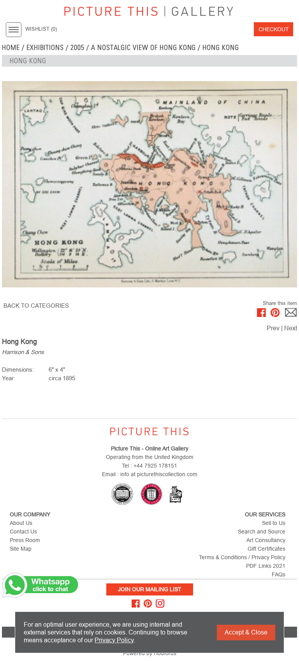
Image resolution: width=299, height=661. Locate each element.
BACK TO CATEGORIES (36, 305)
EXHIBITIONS (45, 47)
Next (290, 328)
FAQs (278, 574)
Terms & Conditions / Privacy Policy (242, 557)
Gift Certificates (266, 549)
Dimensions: (18, 369)
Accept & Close (246, 632)
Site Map (21, 549)
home (11, 47)
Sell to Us (273, 523)
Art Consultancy (265, 540)
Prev (273, 328)
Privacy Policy (114, 640)
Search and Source (261, 531)
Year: (8, 378)
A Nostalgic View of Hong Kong (143, 47)
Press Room (25, 540)
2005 (77, 47)
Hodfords (165, 653)
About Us (21, 523)
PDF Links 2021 (265, 566)
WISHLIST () (41, 29)
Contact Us (23, 531)
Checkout (274, 29)
